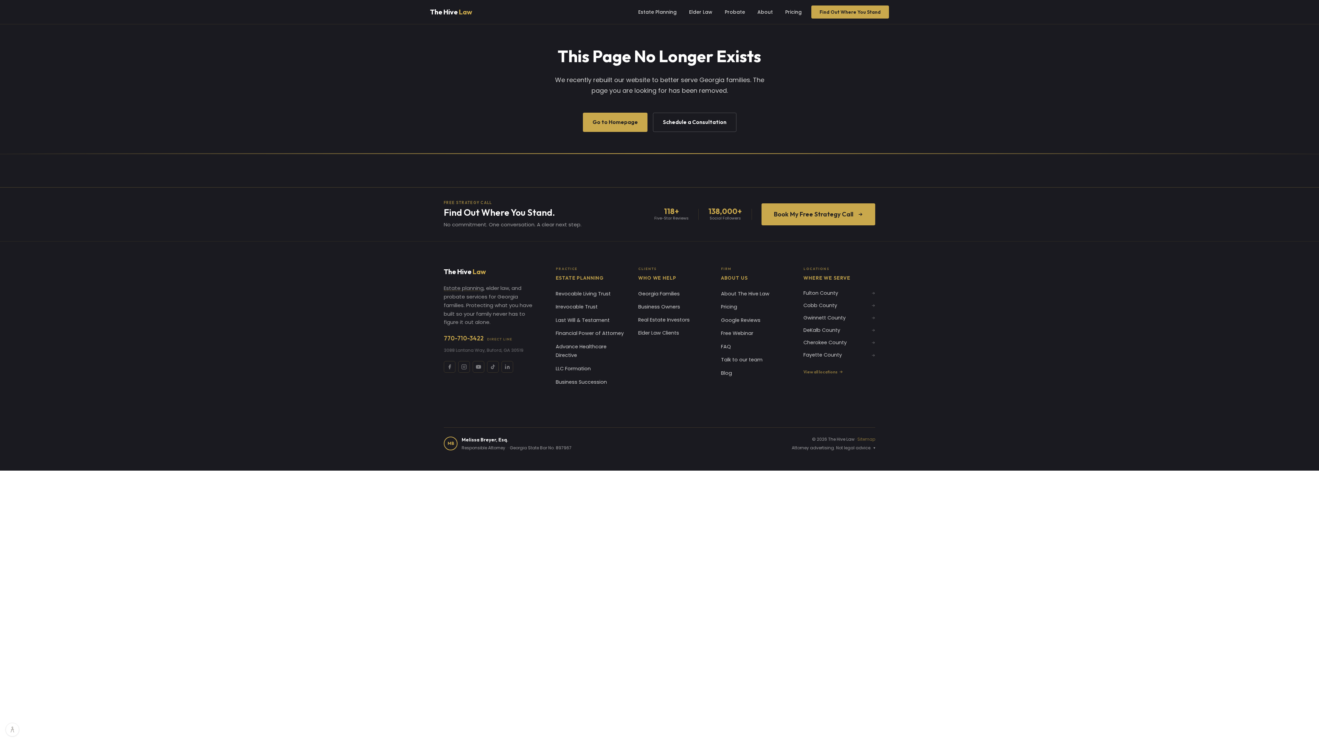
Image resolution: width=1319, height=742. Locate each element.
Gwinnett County (824, 317)
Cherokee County (825, 342)
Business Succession (581, 382)
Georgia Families (659, 293)
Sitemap (866, 439)
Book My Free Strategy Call (813, 214)
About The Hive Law (745, 293)
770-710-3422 (478, 338)
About (765, 12)
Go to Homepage (615, 122)
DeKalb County (821, 330)
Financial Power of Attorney (590, 333)
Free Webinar (737, 333)
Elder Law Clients (658, 332)
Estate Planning (657, 12)
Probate (735, 12)
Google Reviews (740, 320)
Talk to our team (742, 359)
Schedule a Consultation (694, 122)
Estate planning (464, 288)
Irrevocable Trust (577, 306)
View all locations (820, 371)
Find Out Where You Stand (850, 12)
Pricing (793, 12)
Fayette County (822, 354)
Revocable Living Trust (583, 293)
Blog (726, 373)
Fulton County (820, 293)
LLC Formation (573, 368)
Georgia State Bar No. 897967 (541, 448)
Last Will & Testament (583, 320)
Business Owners (659, 306)
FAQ (726, 346)
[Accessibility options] (12, 730)
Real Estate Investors (664, 319)
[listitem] (449, 367)
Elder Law (700, 12)
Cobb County (820, 305)
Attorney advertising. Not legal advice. (833, 448)
